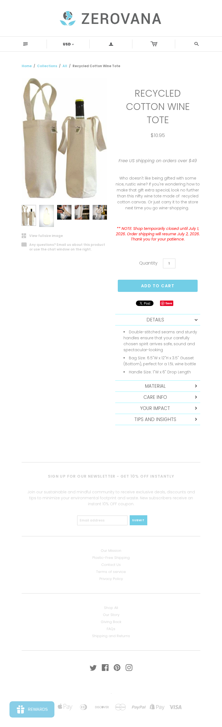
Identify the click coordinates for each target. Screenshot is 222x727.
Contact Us (111, 564)
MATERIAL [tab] (155, 386)
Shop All (111, 607)
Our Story (111, 614)
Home (27, 66)
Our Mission (111, 550)
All (65, 66)
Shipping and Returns (111, 635)
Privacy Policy (111, 578)
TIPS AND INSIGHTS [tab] (155, 419)
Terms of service (111, 571)
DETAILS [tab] (155, 320)
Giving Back (111, 621)
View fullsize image (42, 236)
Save (168, 303)
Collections (47, 66)
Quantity (148, 263)
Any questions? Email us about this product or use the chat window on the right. (63, 247)
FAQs (111, 628)
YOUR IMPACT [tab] (155, 408)
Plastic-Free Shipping (111, 557)
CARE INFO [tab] (155, 397)
